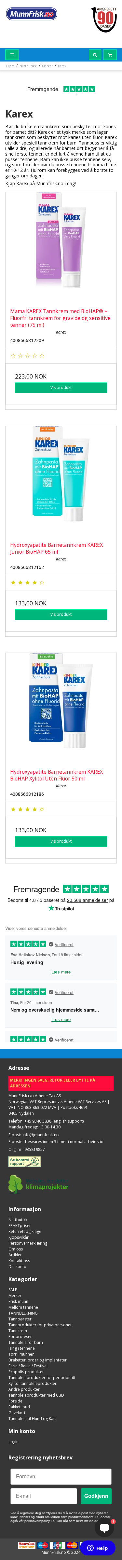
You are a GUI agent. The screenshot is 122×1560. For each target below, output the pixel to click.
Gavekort (16, 1412)
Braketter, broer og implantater (37, 1360)
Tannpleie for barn (25, 1342)
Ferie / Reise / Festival (27, 1366)
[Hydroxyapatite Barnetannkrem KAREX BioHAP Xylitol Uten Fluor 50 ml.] (61, 708)
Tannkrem (17, 1330)
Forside (15, 1401)
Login (13, 1441)
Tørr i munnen (21, 1354)
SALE (12, 1289)
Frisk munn (18, 1301)
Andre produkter (24, 1389)
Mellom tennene (23, 1307)
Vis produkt (61, 387)
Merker (14, 1295)
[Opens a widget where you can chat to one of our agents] (97, 1548)
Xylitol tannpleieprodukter (32, 1383)
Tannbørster (20, 1319)
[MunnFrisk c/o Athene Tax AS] (31, 14)
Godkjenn (96, 1496)
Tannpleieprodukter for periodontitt (41, 1377)
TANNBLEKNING (23, 1313)
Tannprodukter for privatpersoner (40, 1325)
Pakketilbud (19, 1407)
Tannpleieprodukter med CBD (36, 1395)
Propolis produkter (26, 1371)
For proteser (20, 1336)
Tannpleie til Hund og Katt (32, 1418)
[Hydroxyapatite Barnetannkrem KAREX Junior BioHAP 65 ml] (61, 481)
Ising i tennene (21, 1348)
